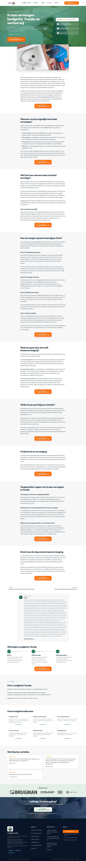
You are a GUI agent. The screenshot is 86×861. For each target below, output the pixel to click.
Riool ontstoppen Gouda (36, 833)
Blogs (43, 3)
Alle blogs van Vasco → (29, 638)
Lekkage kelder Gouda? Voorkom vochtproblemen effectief (52, 832)
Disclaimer (73, 859)
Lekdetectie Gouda (35, 839)
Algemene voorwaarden (61, 859)
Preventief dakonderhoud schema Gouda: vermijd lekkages (52, 845)
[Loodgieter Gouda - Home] (11, 3)
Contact (56, 3)
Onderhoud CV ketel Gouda (36, 830)
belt (28, 387)
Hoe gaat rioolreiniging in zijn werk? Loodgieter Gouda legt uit (53, 838)
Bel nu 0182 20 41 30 (69, 831)
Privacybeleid (53, 859)
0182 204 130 (25, 205)
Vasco (11, 34)
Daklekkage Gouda (35, 842)
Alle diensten (34, 848)
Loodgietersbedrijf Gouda (36, 845)
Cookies (68, 859)
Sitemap (77, 859)
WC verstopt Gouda (35, 836)
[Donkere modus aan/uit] (83, 3)
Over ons (49, 3)
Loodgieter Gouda (26, 3)
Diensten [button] (35, 3)
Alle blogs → (49, 849)
